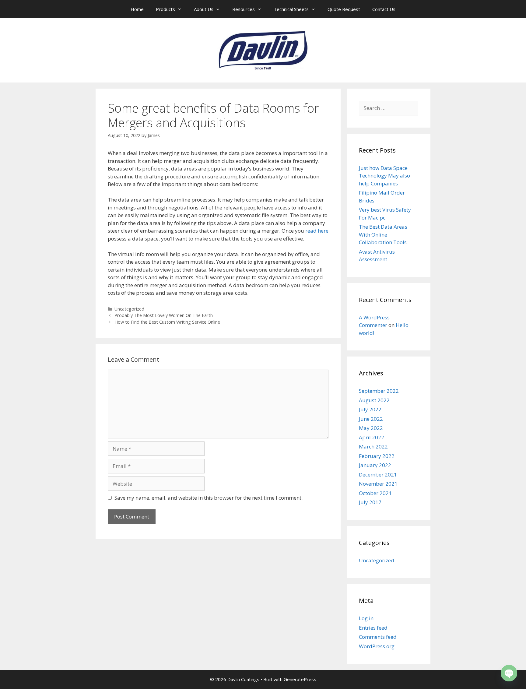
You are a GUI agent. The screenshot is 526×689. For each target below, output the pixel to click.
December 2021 (378, 474)
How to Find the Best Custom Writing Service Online (167, 322)
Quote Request (344, 9)
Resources (243, 9)
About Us (203, 9)
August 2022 (374, 400)
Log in (366, 618)
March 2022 (373, 446)
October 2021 (375, 493)
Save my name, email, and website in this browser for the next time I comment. (208, 497)
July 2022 (370, 409)
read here (316, 230)
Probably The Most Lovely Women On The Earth (163, 315)
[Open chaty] (509, 673)
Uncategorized (129, 309)
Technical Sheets (291, 9)
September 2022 (379, 390)
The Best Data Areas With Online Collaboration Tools (383, 234)
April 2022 (371, 437)
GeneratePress (300, 679)
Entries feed (373, 627)
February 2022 (376, 455)
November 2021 (378, 483)
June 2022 (371, 418)
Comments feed (378, 636)
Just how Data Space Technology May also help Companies (384, 175)
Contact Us (383, 9)
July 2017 (370, 502)
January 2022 (375, 465)
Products (165, 9)
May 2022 (371, 427)
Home (137, 9)
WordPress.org (376, 646)
